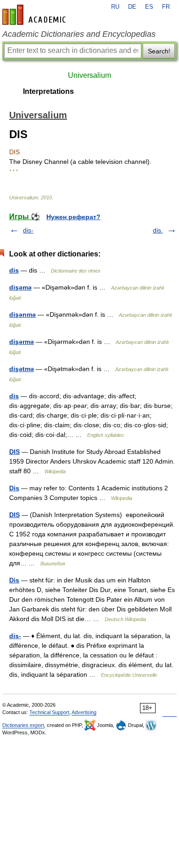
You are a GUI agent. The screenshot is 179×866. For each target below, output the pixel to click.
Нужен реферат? (73, 217)
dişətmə (21, 368)
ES (149, 7)
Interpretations (48, 91)
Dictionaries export (23, 725)
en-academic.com (35, 15)
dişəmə (20, 287)
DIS (14, 451)
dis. (158, 230)
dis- (28, 230)
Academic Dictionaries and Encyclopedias (79, 34)
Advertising (84, 712)
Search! (159, 51)
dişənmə (22, 314)
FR (166, 7)
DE (132, 7)
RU (115, 7)
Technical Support (49, 712)
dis (14, 270)
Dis (14, 488)
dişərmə (21, 341)
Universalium (89, 75)
